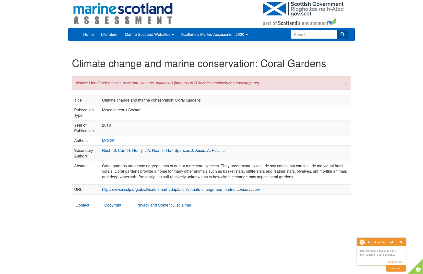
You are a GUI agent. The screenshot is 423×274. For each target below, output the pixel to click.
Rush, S (109, 150)
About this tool (395, 262)
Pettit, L (218, 150)
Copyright (112, 205)
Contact (82, 205)
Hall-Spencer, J (179, 150)
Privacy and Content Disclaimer (163, 205)
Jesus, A (202, 150)
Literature (109, 34)
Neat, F (158, 150)
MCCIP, (108, 140)
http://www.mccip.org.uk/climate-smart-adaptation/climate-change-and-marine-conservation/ (181, 189)
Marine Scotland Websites (148, 34)
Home (88, 34)
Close (401, 242)
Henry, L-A (141, 150)
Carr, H (124, 150)
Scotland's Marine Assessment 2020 (213, 34)
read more (396, 268)
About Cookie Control (362, 242)
